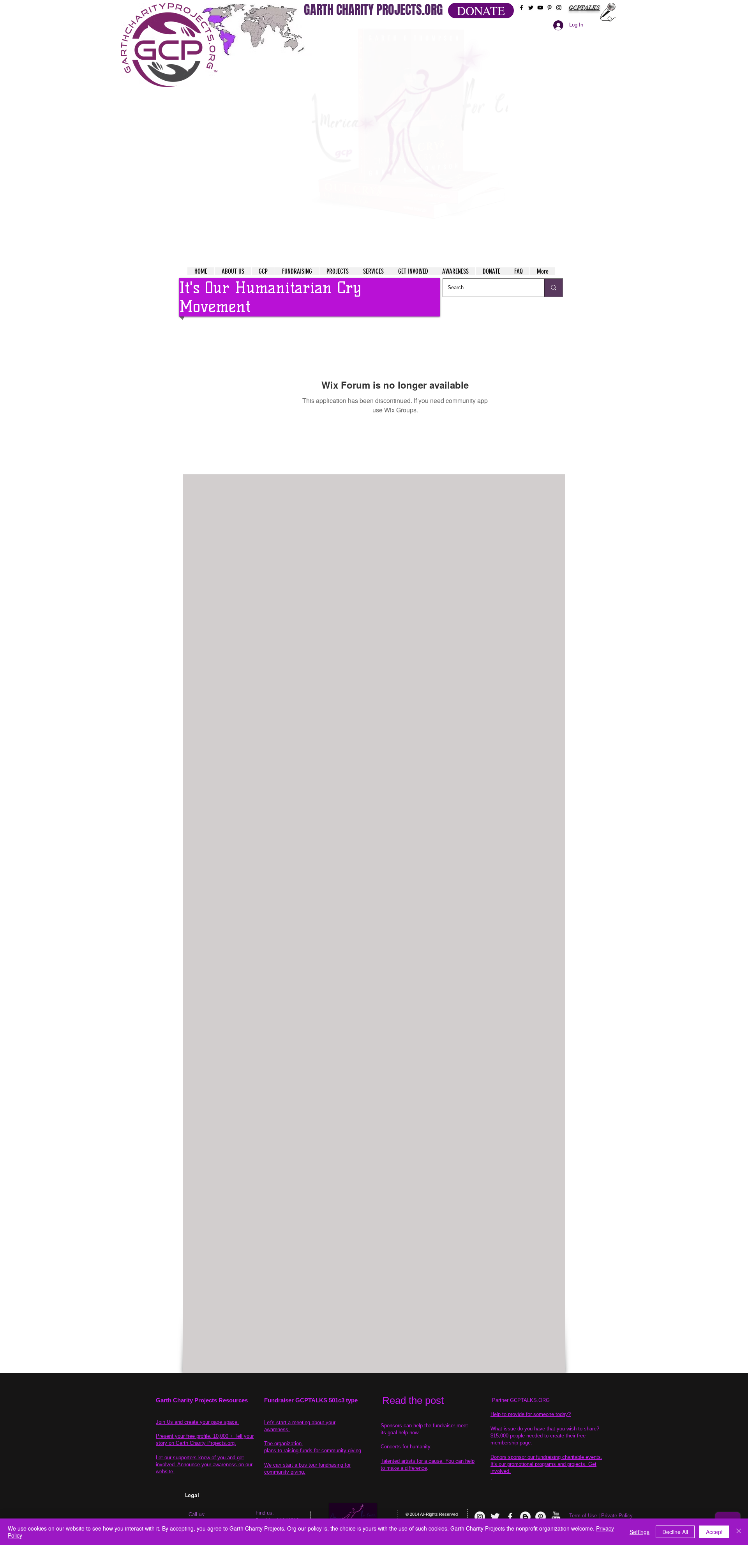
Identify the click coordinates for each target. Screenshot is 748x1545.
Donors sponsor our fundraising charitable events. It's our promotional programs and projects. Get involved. (546, 1464)
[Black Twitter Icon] (530, 7)
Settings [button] (639, 1532)
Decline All (675, 1532)
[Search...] (553, 288)
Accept (714, 1532)
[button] (410, 124)
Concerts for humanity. (406, 1447)
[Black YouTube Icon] (540, 7)
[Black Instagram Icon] (559, 7)
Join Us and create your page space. (197, 1422)
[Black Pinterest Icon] (549, 7)
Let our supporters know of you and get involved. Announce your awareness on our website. (204, 1464)
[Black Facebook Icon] (521, 7)
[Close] (738, 1532)
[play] (486, 31)
